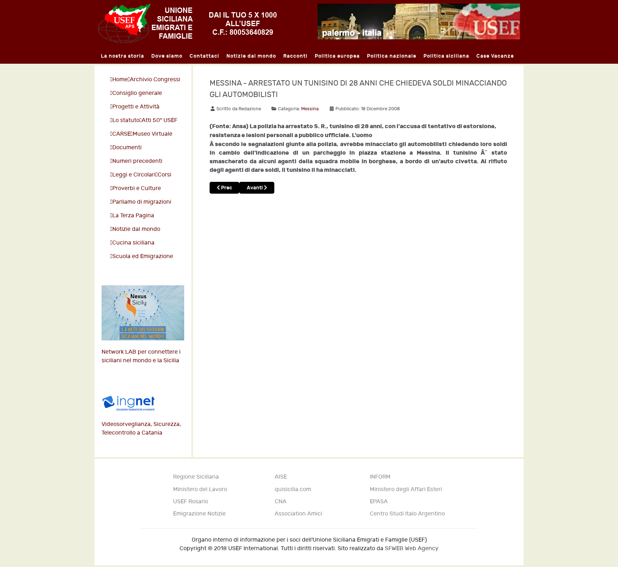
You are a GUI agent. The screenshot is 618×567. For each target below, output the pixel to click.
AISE (281, 477)
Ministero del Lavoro (200, 489)
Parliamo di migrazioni (141, 202)
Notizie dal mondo (136, 229)
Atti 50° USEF (159, 120)
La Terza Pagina (133, 215)
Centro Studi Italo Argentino (407, 513)
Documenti (127, 147)
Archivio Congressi (155, 79)
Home (120, 79)
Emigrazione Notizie (199, 513)
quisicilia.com (293, 489)
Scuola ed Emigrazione (142, 256)
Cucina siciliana (133, 242)
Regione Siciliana (196, 477)
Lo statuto (125, 120)
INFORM (380, 477)
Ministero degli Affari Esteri (406, 489)
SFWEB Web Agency (411, 548)
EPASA (379, 501)
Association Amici (298, 513)
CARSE (121, 134)
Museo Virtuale (152, 134)
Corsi (164, 174)
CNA (280, 501)
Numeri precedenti (137, 161)
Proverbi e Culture (136, 188)
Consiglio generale (137, 93)
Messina (310, 109)
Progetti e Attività (136, 106)
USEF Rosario (190, 501)
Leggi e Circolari (134, 174)
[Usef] (187, 23)
